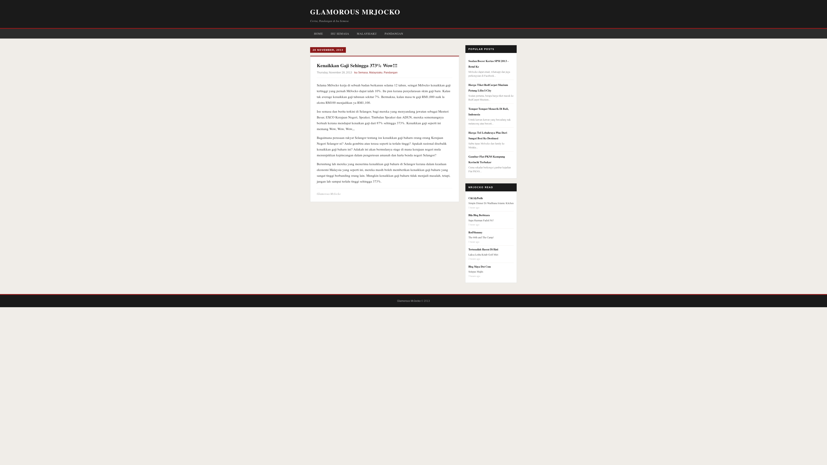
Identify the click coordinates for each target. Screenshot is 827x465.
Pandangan (394, 34)
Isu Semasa (340, 34)
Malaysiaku (367, 34)
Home (318, 34)
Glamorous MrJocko (355, 12)
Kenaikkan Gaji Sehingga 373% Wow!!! (357, 65)
